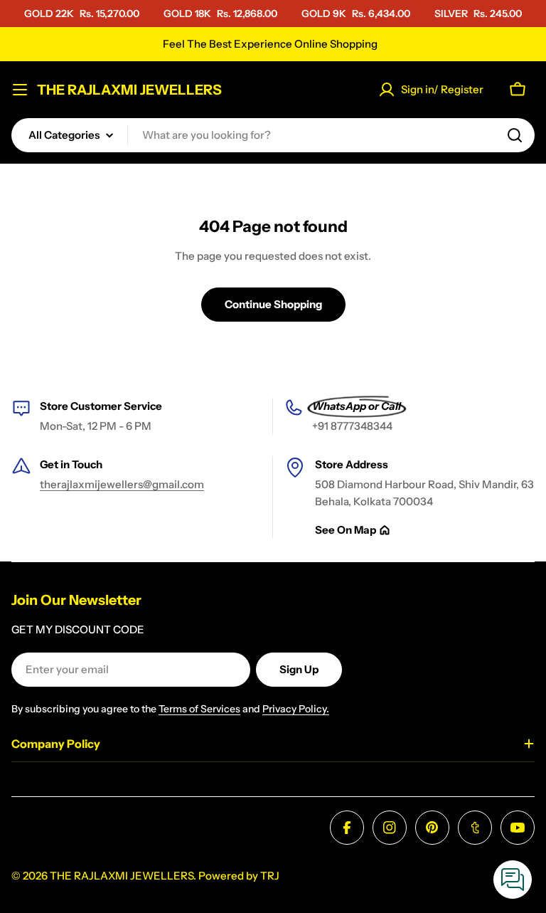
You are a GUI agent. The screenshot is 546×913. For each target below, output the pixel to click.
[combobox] (273, 135)
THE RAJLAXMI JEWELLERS (129, 89)
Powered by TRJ (238, 875)
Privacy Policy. (295, 708)
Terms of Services (199, 708)
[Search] (514, 135)
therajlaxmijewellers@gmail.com (122, 484)
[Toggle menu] (19, 89)
